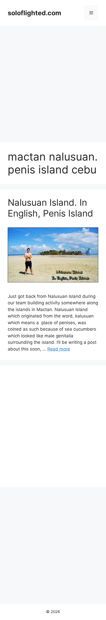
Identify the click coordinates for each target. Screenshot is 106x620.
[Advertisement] (53, 81)
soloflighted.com (34, 13)
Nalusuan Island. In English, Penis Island (50, 208)
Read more (58, 349)
